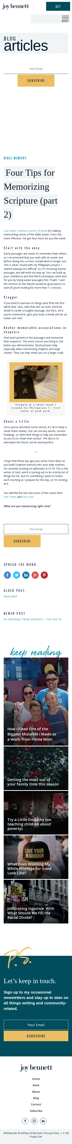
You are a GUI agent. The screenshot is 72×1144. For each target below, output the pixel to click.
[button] (65, 17)
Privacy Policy (51, 1133)
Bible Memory (15, 158)
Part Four (28, 497)
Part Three (10, 497)
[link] (36, 1079)
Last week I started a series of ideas (25, 230)
